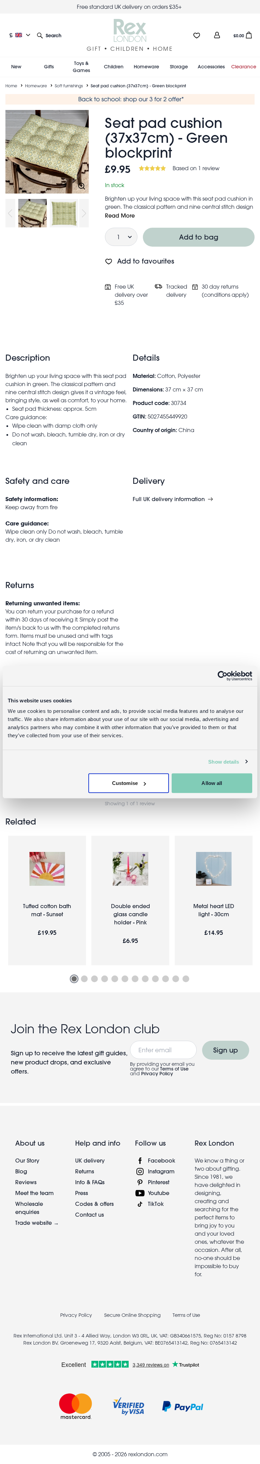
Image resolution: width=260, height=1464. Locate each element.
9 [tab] (155, 978)
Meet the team (34, 1192)
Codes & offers (94, 1203)
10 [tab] (165, 978)
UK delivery (90, 1160)
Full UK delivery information (169, 499)
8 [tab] (145, 978)
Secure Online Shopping (133, 1315)
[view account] (217, 35)
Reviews (26, 1182)
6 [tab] (125, 978)
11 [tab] (175, 978)
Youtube (158, 1192)
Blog (21, 1171)
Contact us (89, 1214)
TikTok (156, 1203)
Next (84, 213)
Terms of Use (174, 1069)
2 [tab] (84, 978)
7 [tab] (135, 978)
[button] (49, 35)
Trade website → (37, 1222)
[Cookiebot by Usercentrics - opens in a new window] (222, 676)
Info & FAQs (90, 1182)
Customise (125, 783)
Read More (120, 215)
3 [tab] (94, 978)
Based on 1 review (196, 168)
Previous (10, 213)
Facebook (161, 1160)
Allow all (211, 783)
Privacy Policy (157, 1074)
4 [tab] (104, 978)
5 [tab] (114, 978)
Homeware (36, 85)
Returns (84, 1171)
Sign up (225, 1050)
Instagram (161, 1171)
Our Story (27, 1160)
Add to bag (198, 237)
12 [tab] (185, 978)
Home (11, 85)
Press (81, 1192)
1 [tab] (74, 978)
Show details (223, 761)
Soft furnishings (69, 85)
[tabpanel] (47, 900)
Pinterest (158, 1182)
